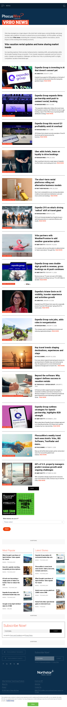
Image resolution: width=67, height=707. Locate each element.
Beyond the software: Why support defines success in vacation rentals (48, 378)
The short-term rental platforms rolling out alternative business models (48, 182)
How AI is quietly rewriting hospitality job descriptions (11, 568)
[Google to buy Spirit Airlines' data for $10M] (27, 607)
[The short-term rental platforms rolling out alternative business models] (17, 189)
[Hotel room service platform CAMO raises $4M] (60, 593)
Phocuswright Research (15, 652)
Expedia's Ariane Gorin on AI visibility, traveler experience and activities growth (48, 294)
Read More (47, 81)
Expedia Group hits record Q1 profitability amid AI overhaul (48, 125)
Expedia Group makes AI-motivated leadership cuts (11, 593)
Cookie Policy (10, 700)
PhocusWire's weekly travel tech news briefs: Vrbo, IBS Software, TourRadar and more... (48, 439)
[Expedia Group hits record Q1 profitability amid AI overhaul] (17, 133)
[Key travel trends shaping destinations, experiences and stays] (17, 357)
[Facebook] (3, 664)
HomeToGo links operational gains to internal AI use (44, 603)
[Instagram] (10, 664)
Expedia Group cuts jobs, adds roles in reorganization (49, 321)
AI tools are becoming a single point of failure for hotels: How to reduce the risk (11, 582)
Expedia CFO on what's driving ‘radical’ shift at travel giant (49, 209)
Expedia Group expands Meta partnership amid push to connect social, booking (48, 98)
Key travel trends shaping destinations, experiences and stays (49, 350)
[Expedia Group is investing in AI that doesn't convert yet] (17, 77)
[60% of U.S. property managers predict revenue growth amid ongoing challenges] (17, 474)
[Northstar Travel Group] (46, 672)
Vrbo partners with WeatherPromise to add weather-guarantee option (47, 238)
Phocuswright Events (15, 658)
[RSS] (14, 664)
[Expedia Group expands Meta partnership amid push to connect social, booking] (17, 105)
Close (33, 704)
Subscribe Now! (14, 626)
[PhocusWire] (13, 16)
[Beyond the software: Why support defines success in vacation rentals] (17, 385)
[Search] (64, 5)
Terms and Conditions (16, 635)
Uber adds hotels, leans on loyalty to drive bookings (47, 153)
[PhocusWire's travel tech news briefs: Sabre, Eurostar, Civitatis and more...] (60, 570)
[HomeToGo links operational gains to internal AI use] (60, 605)
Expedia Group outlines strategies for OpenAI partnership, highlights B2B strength (48, 411)
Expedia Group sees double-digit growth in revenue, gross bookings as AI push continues (49, 266)
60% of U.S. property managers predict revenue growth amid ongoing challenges (49, 467)
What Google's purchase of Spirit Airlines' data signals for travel (11, 557)
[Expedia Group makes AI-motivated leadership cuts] (27, 595)
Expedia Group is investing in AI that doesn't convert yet (50, 69)
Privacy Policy (28, 635)
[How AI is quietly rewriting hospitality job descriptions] (27, 570)
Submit (55, 631)
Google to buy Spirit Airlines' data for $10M (12, 605)
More (32, 488)
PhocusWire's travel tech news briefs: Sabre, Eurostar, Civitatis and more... (44, 569)
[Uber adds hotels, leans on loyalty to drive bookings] (17, 161)
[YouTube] (18, 664)
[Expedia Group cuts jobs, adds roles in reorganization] (17, 329)
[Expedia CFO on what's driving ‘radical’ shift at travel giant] (17, 217)
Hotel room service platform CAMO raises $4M (44, 591)
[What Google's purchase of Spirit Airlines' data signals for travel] (27, 558)
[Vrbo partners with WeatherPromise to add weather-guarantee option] (17, 245)
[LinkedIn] (7, 664)
